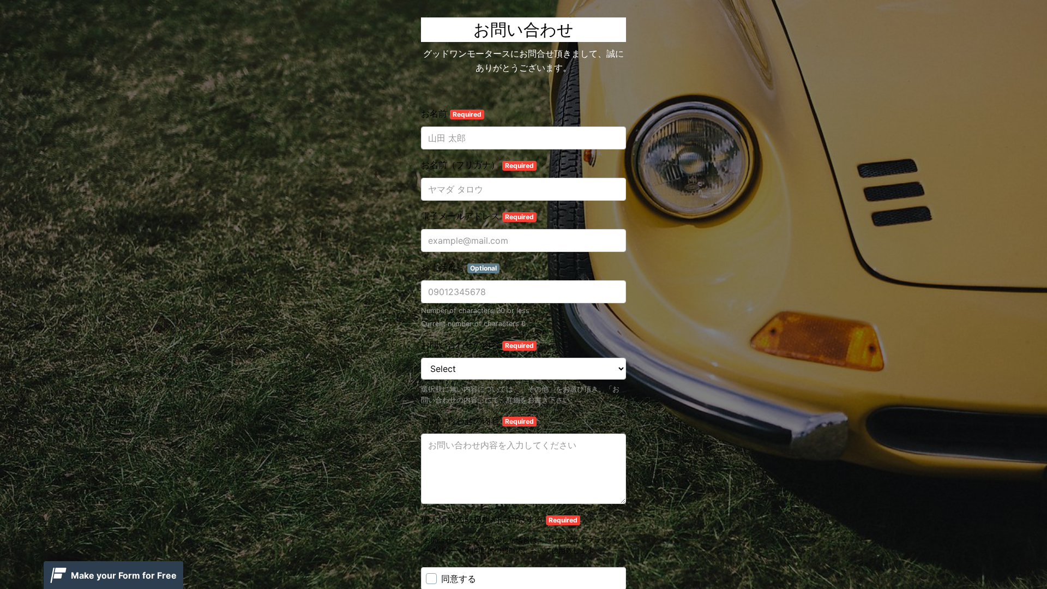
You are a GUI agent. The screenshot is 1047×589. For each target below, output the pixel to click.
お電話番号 (459, 267)
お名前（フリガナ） (477, 164)
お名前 (451, 113)
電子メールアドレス (477, 216)
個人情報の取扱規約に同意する (499, 519)
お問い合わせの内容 (477, 344)
